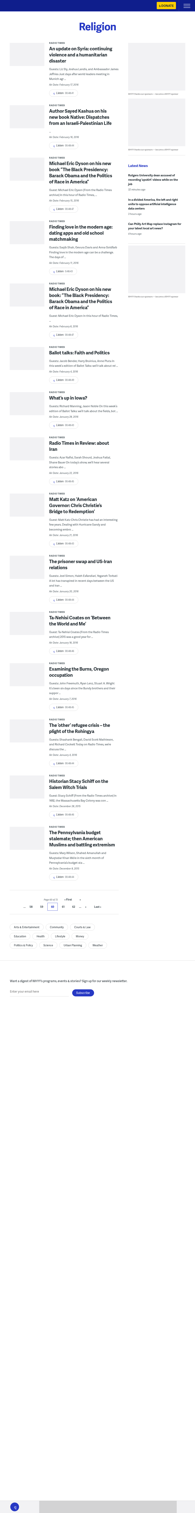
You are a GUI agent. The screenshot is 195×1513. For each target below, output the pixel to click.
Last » (97, 907)
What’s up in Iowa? (68, 398)
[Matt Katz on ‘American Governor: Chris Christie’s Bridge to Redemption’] (27, 511)
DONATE (167, 5)
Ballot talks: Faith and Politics (79, 352)
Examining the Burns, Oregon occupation (79, 672)
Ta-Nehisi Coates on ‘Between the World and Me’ (79, 620)
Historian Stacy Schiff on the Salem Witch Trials (78, 784)
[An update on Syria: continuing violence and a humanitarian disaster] (27, 60)
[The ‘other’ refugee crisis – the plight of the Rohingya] (27, 736)
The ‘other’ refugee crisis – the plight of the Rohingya (79, 728)
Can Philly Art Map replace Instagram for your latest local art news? (154, 226)
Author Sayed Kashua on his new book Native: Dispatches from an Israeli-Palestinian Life (80, 117)
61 (63, 907)
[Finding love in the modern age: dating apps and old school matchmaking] (27, 238)
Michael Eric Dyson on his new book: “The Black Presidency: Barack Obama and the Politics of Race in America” (80, 298)
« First (68, 899)
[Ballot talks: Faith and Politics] (27, 364)
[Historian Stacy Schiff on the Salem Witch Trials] (27, 792)
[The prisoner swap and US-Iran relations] (27, 573)
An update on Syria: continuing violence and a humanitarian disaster (80, 54)
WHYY (14, 6)
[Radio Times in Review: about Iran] (27, 454)
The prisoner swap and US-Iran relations (80, 564)
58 (31, 907)
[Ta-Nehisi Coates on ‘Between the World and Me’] (27, 629)
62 (73, 907)
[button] (14, 1507)
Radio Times (57, 43)
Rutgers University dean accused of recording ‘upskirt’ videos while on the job (153, 179)
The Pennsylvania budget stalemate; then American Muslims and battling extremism (82, 838)
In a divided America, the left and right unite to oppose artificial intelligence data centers (153, 203)
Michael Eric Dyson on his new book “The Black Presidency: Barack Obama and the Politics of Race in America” (80, 172)
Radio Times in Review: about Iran (79, 446)
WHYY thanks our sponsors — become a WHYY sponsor (153, 93)
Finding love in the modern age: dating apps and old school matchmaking (81, 233)
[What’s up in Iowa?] (27, 409)
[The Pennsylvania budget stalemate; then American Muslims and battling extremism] (27, 844)
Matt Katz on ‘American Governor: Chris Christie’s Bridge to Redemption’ (75, 505)
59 (41, 907)
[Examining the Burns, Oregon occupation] (27, 680)
